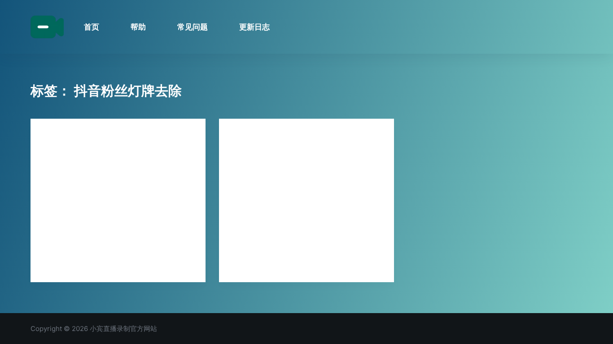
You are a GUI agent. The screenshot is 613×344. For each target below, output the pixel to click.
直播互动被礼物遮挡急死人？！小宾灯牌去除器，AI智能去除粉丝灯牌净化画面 (116, 165)
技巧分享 (55, 136)
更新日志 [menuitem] (254, 26)
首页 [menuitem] (91, 26)
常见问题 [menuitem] (192, 26)
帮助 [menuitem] (138, 26)
